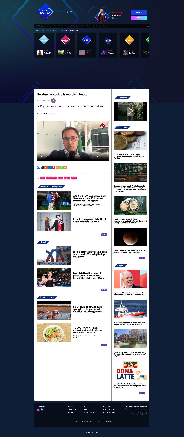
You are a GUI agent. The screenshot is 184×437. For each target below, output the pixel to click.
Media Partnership (109, 412)
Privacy (75, 421)
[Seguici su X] (61, 12)
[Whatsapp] (61, 167)
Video (87, 406)
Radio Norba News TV (76, 26)
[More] (65, 167)
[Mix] (57, 167)
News (71, 412)
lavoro (42, 178)
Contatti (108, 421)
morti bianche (51, 178)
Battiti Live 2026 (100, 26)
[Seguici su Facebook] (58, 12)
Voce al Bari (89, 26)
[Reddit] (46, 167)
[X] (42, 167)
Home (38, 26)
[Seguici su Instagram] (64, 12)
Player (71, 406)
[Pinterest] (53, 167)
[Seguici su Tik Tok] (67, 12)
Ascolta (139, 12)
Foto (86, 409)
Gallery (65, 26)
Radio (43, 26)
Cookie (99, 421)
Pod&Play (57, 26)
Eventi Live (106, 406)
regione (67, 178)
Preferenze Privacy (87, 421)
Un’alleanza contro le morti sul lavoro (62, 94)
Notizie (49, 26)
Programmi (72, 409)
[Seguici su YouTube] (71, 12)
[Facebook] (38, 167)
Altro (104, 234)
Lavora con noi (90, 412)
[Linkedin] (50, 167)
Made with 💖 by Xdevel (92, 432)
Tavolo (74, 178)
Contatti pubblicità (109, 409)
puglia (60, 178)
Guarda (139, 17)
